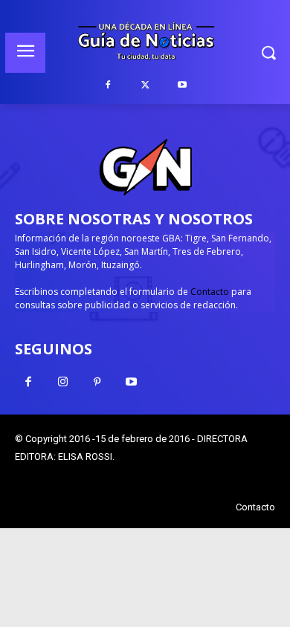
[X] (145, 85)
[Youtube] (182, 85)
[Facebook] (108, 85)
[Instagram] (62, 382)
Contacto (209, 291)
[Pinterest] (96, 382)
